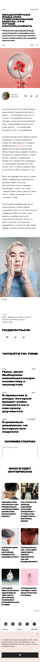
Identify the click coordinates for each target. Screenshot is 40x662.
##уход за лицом (19, 319)
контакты (5, 629)
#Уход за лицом (7, 322)
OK (20, 655)
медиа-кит (34, 629)
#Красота (22, 317)
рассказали (21, 146)
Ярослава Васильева (14, 96)
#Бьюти (4, 317)
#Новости (28, 317)
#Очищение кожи (7, 319)
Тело (3, 45)
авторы (19, 629)
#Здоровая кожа (13, 317)
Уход (3, 9)
